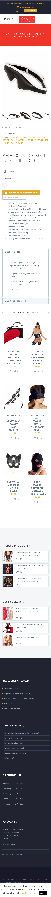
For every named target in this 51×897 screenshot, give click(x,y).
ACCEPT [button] (43, 893)
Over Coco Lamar (11, 688)
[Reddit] (20, 127)
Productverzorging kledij (14, 748)
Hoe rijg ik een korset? (13, 738)
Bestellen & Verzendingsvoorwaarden (19, 698)
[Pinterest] (10, 127)
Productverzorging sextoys (15, 753)
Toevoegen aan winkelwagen (23, 192)
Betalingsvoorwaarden (13, 703)
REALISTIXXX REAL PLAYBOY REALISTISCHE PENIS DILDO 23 (27, 612)
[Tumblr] (13, 127)
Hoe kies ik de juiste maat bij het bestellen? (21, 733)
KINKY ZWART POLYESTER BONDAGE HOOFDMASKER (38, 488)
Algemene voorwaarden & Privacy (17, 693)
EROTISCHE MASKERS (22, 137)
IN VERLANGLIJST (16, 197)
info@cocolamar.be (27, 7)
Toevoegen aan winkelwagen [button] (11, 371)
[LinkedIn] (17, 127)
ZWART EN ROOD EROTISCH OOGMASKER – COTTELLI (14, 358)
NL (17, 11)
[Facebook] (3, 127)
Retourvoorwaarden (12, 708)
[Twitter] (6, 127)
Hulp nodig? (9, 758)
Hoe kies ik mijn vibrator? (14, 743)
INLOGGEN (31, 11)
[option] (25, 80)
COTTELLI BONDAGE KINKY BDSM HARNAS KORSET (37, 358)
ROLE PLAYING (17, 143)
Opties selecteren (35, 371)
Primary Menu (46, 19)
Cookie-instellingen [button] (29, 893)
